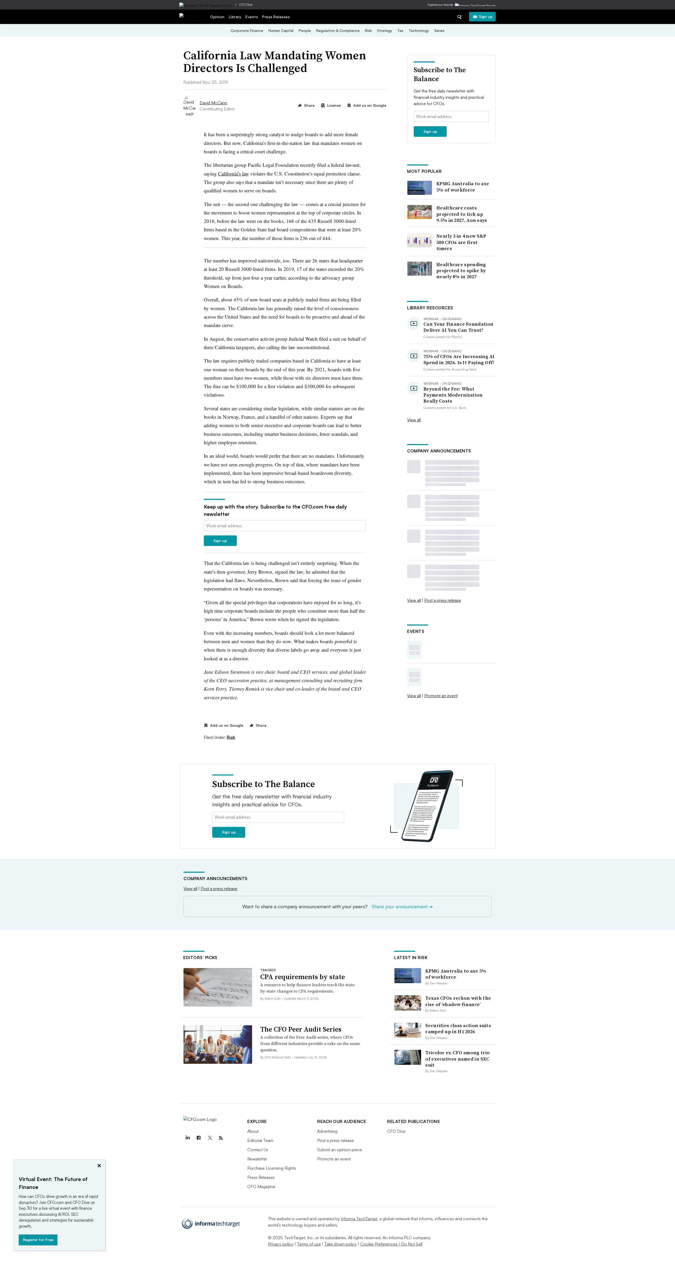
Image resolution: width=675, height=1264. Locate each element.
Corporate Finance (247, 30)
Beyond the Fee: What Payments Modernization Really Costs (453, 395)
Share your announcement (402, 906)
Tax (400, 30)
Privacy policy (280, 1244)
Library (235, 16)
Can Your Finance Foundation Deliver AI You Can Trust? (458, 327)
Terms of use (309, 1244)
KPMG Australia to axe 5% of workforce (462, 186)
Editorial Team (260, 1140)
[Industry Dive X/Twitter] (209, 1138)
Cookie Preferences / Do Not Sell (391, 1244)
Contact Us (257, 1149)
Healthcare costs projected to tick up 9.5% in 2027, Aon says (461, 214)
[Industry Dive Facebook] (198, 1138)
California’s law (233, 173)
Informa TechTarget (359, 1218)
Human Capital (280, 30)
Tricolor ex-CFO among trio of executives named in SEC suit (457, 1058)
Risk (368, 30)
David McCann (213, 102)
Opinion (217, 16)
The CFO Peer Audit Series (300, 1029)
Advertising (327, 1131)
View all (414, 419)
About (253, 1131)
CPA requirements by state (302, 977)
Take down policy (340, 1244)
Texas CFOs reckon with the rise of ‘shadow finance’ (458, 1001)
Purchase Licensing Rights (271, 1168)
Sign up (486, 16)
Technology (419, 30)
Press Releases (276, 16)
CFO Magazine (261, 1186)
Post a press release (442, 600)
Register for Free (38, 1239)
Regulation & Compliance (338, 30)
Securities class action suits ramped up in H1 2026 (458, 1028)
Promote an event (441, 695)
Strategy (384, 30)
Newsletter (257, 1158)
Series (439, 30)
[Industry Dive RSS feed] (220, 1138)
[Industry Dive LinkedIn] (187, 1138)
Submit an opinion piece (339, 1149)
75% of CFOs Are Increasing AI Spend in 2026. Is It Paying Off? (459, 359)
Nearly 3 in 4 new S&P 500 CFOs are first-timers (461, 242)
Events (251, 16)
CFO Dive (245, 5)
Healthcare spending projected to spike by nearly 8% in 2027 (461, 270)
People (305, 30)
